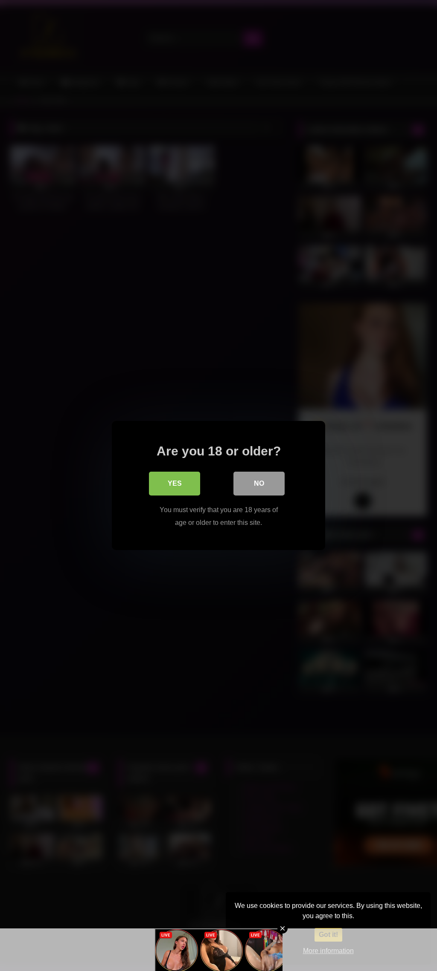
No (259, 483)
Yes (175, 483)
